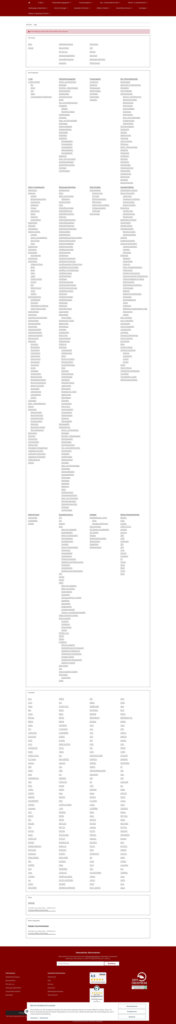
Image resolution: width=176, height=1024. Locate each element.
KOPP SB (123, 793)
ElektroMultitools (64, 234)
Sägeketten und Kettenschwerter (72, 562)
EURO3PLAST (32, 748)
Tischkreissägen (64, 171)
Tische (33, 291)
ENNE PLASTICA (64, 744)
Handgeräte (63, 105)
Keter (61, 793)
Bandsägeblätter (67, 141)
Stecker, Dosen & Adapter (100, 205)
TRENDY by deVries (65, 876)
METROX (93, 823)
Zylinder (125, 362)
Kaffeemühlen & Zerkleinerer (132, 285)
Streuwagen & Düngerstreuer (38, 448)
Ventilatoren (127, 305)
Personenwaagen (128, 202)
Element (123, 740)
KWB (60, 801)
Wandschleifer (125, 171)
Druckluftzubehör (67, 541)
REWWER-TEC (64, 842)
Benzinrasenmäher (37, 415)
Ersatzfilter (65, 544)
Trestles (123, 562)
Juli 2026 (31, 903)
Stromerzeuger (125, 165)
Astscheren (34, 344)
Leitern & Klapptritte (127, 326)
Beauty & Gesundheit (127, 193)
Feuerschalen (32, 517)
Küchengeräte (125, 323)
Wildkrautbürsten (34, 459)
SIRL (29, 861)
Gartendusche (35, 202)
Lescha (92, 804)
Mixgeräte (126, 291)
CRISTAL (123, 733)
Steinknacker (124, 162)
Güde (61, 526)
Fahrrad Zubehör (95, 526)
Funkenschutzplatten (130, 246)
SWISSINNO (63, 869)
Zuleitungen (96, 211)
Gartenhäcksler (36, 255)
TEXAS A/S (63, 872)
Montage (93, 535)
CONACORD (32, 733)
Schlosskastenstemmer (69, 495)
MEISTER (93, 820)
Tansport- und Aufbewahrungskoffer (73, 612)
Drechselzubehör (67, 538)
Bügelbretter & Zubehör (128, 220)
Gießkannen (34, 205)
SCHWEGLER (94, 854)
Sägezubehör (65, 603)
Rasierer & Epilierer (129, 205)
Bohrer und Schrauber (66, 196)
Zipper (61, 680)
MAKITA (30, 816)
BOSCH (122, 714)
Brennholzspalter (64, 91)
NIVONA (31, 831)
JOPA (91, 786)
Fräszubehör (65, 594)
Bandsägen (63, 85)
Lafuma (123, 801)
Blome (61, 714)
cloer (91, 729)
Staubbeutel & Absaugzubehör (71, 660)
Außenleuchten (128, 211)
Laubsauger (32, 400)
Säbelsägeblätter (67, 150)
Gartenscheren (35, 359)
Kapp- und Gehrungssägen (68, 120)
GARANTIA (93, 759)
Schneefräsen (32, 439)
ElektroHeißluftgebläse (66, 223)
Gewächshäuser (33, 311)
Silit (91, 857)
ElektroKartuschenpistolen (67, 228)
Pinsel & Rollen (66, 317)
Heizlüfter (123, 132)
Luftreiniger (124, 332)
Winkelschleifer (128, 123)
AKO (91, 699)
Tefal (91, 869)
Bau (32, 85)
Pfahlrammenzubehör (68, 559)
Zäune (33, 243)
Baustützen (124, 179)
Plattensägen (63, 132)
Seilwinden (124, 159)
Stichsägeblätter (67, 153)
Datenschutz (44, 1018)
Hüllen (33, 273)
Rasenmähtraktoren (37, 430)
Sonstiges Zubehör (67, 657)
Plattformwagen (95, 91)
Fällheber (64, 108)
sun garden (124, 865)
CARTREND (63, 725)
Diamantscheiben (65, 202)
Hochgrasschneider (34, 329)
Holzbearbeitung (64, 427)
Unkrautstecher (36, 394)
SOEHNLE (62, 861)
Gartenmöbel (32, 261)
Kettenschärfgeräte (65, 126)
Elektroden (62, 217)
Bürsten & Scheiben (67, 359)
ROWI (92, 850)
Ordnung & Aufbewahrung (129, 335)
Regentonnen (35, 211)
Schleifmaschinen (67, 492)
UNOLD (92, 880)
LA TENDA (93, 801)
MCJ (29, 820)
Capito (30, 725)
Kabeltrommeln (125, 135)
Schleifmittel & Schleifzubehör (71, 654)
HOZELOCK (63, 782)
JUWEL (30, 789)
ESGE (92, 744)
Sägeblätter (63, 138)
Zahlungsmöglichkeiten (67, 55)
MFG (29, 827)
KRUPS (122, 797)
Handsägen (34, 371)
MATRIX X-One (64, 633)
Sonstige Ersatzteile (68, 609)
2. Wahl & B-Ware (34, 82)
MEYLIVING (124, 823)
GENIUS (92, 767)
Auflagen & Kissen (37, 264)
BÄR (29, 710)
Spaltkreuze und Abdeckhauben (72, 571)
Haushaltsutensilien (126, 228)
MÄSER (61, 816)
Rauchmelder (124, 341)
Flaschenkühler (125, 223)
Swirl (29, 869)
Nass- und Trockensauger (131, 117)
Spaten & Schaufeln (37, 385)
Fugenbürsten (32, 246)
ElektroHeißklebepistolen (67, 220)
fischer (30, 752)
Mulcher (31, 406)
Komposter (34, 303)
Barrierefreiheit (64, 48)
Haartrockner (127, 196)
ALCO (30, 702)
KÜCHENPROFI (33, 801)
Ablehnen (132, 1017)
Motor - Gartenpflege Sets (37, 403)
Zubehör (33, 294)
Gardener (123, 529)
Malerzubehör (63, 314)
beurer (30, 714)
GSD (121, 770)
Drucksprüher (35, 350)
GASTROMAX (124, 763)
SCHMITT (62, 854)
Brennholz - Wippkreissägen (68, 88)
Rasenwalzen (32, 433)
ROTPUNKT (32, 850)
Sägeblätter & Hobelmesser (70, 651)
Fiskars (61, 752)
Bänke (33, 267)
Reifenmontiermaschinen (98, 538)
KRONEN (62, 797)
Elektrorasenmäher (37, 418)
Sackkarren (93, 85)
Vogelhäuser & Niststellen (36, 457)
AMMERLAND (94, 706)
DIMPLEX (123, 736)
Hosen (94, 520)
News (30, 44)
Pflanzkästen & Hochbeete (39, 305)
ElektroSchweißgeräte (66, 243)
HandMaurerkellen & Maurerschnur (70, 264)
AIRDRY (61, 699)
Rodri (122, 842)
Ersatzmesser (65, 677)
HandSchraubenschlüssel (67, 285)
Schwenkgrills (32, 520)
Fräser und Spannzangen (69, 547)
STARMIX (31, 865)
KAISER (61, 789)
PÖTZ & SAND (64, 835)
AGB (91, 48)
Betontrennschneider (130, 99)
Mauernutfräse (128, 114)
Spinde (122, 365)
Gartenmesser (35, 356)
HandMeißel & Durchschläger (68, 267)
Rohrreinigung (63, 326)
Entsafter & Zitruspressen (131, 273)
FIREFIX (122, 748)
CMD (122, 729)
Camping (34, 234)
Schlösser (126, 353)
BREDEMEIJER (94, 718)
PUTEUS (62, 838)
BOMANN (93, 714)
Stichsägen (62, 168)
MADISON (62, 812)
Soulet (92, 861)
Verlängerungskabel (99, 208)
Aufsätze (33, 196)
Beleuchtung (32, 190)
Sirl (121, 559)
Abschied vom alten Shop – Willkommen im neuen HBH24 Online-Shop (41, 909)
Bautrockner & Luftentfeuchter (130, 85)
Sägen (33, 94)
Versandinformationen (66, 59)
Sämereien (31, 436)
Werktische (62, 344)
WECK (92, 884)
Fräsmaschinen (66, 451)
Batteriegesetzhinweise (97, 59)
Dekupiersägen (64, 94)
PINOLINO (123, 831)
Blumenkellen (35, 347)
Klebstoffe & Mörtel (65, 308)
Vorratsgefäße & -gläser (128, 377)
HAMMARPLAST (33, 778)
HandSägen (63, 279)
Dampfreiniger (128, 261)
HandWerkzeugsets (65, 300)
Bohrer (61, 193)
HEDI (122, 547)
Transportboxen (66, 412)
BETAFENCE (94, 710)
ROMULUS (62, 846)
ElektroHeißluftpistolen (66, 226)
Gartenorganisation (34, 297)
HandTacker (63, 294)
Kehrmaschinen (33, 338)
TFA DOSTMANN (95, 872)
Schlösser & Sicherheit (127, 350)
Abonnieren (112, 963)
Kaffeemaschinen (128, 282)
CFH (60, 517)
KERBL (122, 789)
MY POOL (123, 827)
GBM (122, 535)
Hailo (122, 774)
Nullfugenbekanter (65, 129)
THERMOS (124, 872)
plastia (30, 835)
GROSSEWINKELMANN (98, 770)
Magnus (123, 812)
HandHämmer (63, 255)
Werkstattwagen (64, 341)
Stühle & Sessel (36, 288)
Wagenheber (94, 544)
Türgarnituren (127, 356)
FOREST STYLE (125, 526)
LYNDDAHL (124, 808)
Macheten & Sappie (67, 111)
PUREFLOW (32, 838)
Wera (122, 884)
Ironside (61, 577)
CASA (92, 725)
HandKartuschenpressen (67, 258)
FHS (91, 748)
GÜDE (122, 538)
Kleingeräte (32, 341)
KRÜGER (93, 797)
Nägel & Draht (63, 323)
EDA (91, 740)
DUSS (122, 520)
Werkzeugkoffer (66, 421)
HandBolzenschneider (66, 249)
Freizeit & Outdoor (34, 231)
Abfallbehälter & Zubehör (128, 190)
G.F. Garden (32, 759)
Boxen (33, 270)
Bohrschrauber (128, 105)
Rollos (122, 344)
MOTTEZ (62, 827)
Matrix (122, 574)
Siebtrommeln (33, 445)
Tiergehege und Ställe (35, 451)
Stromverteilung (95, 190)
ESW (122, 744)
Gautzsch (123, 532)
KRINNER (31, 797)
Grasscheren (32, 314)
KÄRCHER (93, 789)
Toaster (125, 303)
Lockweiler (31, 808)
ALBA (122, 699)
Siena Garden (63, 665)
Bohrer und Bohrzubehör (69, 535)
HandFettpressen (64, 252)
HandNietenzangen (65, 273)
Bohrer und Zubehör (68, 588)
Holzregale (62, 117)
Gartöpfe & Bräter (126, 226)
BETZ (122, 710)
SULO (92, 865)
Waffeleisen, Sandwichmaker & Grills (135, 308)
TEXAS (122, 571)
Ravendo (123, 553)
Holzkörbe (126, 249)
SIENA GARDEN (33, 857)
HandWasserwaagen (66, 297)
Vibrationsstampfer (126, 168)
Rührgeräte (124, 150)
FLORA (122, 752)
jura (121, 786)
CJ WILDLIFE (63, 729)
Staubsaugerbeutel (129, 300)
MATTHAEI (124, 816)
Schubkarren (94, 82)
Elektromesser (128, 270)
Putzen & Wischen (126, 338)
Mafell (61, 583)
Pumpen (33, 208)
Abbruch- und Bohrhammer (132, 97)
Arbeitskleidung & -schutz (98, 517)
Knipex (92, 793)
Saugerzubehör (66, 606)
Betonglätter (124, 88)
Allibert (92, 702)
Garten (33, 88)
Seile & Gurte (63, 335)
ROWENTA (62, 850)
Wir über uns (63, 51)
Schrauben (62, 329)
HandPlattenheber (65, 276)
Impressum (34, 1018)
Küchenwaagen (128, 288)
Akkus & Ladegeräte (68, 645)
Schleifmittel (65, 565)
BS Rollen (93, 721)
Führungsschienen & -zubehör (71, 597)
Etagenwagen (94, 97)
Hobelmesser (65, 550)
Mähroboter (34, 424)
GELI (60, 767)
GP (121, 767)
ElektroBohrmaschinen (66, 214)
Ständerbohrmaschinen (67, 165)
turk (29, 880)
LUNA (61, 808)
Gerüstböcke (124, 129)
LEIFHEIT (31, 804)
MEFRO (61, 636)
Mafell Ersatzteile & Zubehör (68, 615)
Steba (61, 865)
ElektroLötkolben (64, 231)
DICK (91, 736)
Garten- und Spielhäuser (39, 237)
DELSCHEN (32, 736)
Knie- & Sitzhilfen (126, 317)
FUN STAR (124, 755)
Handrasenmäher (36, 421)
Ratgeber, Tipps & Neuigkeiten (38, 926)
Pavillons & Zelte (36, 279)
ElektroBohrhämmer (65, 211)
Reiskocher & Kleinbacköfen (132, 294)
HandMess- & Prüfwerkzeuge (68, 270)
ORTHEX (62, 831)
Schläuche (34, 217)
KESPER (31, 793)
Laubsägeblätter (67, 147)
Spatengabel (35, 388)
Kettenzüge (124, 138)
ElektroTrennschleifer (66, 246)
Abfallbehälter (35, 300)
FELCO (61, 748)
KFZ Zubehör (94, 532)
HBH (60, 574)
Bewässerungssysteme (38, 199)
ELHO (30, 744)
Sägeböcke (63, 156)
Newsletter (62, 63)
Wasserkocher (127, 311)
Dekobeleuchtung (129, 214)
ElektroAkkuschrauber (66, 208)
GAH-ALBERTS (64, 759)
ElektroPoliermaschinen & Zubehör (70, 237)
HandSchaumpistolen (66, 282)
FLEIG (92, 752)
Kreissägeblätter (66, 144)
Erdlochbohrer (33, 228)
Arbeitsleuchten (64, 190)
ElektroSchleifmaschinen (67, 240)
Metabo (61, 639)
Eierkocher (126, 264)
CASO (122, 725)
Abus (30, 699)
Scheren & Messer (126, 347)
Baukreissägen (125, 82)
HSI (91, 782)
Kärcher (61, 580)
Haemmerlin (124, 541)
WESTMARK (32, 888)
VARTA (122, 880)
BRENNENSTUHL (126, 718)
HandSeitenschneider (66, 291)
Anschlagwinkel (66, 350)
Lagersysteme (64, 311)
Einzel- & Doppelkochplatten (132, 267)
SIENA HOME (63, 857)
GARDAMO (124, 759)
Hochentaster (32, 326)
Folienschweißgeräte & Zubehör (133, 279)
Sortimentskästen (65, 338)
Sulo (60, 668)
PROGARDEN (124, 835)
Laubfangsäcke (66, 556)
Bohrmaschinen (128, 102)
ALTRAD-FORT (64, 706)
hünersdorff (124, 782)
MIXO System (96, 202)
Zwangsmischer (125, 174)
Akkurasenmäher (36, 412)
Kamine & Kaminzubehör (128, 243)
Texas (30, 872)
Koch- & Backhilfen (126, 320)
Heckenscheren (33, 320)
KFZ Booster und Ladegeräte (99, 529)
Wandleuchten (128, 217)
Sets (32, 285)
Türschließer (124, 374)
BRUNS (61, 721)
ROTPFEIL (123, 846)
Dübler (61, 99)
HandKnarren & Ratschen (67, 261)
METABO (31, 823)
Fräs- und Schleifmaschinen (68, 102)
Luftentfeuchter (125, 329)
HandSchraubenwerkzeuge (68, 288)
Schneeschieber (33, 442)
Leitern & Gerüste (126, 141)
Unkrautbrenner (36, 391)
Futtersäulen (32, 249)
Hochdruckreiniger (34, 323)
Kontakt (30, 48)
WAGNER (62, 884)
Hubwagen (93, 99)
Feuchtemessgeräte (127, 126)
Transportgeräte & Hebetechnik (41, 97)
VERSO (30, 884)
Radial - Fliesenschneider (128, 147)
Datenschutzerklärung (92, 956)
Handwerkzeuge (66, 377)
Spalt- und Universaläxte (67, 159)
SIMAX (122, 857)
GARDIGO (93, 763)
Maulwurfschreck (36, 377)
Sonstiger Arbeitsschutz (100, 523)
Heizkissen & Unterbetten (131, 199)
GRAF (61, 770)
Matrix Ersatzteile (64, 618)
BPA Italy (123, 517)
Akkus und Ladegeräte (68, 529)
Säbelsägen (63, 135)
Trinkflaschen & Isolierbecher (130, 371)
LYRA (30, 812)
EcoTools (123, 523)
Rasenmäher (32, 409)
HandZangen (63, 303)
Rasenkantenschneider (38, 380)
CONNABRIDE (63, 733)
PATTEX (92, 831)
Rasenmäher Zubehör (38, 427)
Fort (60, 520)
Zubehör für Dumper (68, 663)
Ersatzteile (64, 621)
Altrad (30, 706)
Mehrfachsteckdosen (99, 199)
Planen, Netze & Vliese (38, 308)
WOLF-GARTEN (95, 888)
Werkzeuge (63, 347)
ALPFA (122, 702)
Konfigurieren (132, 1011)
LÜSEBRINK (94, 808)
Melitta (122, 820)
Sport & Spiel (35, 240)
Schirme (33, 282)
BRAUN (61, 718)
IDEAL (30, 786)
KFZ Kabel (95, 196)
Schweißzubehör (66, 568)
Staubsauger (127, 297)
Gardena (62, 523)
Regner (33, 214)
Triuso (122, 876)
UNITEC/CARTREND (66, 880)
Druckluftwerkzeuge (68, 365)
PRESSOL (93, 835)
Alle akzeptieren (132, 1006)
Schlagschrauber (128, 120)
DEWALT (62, 736)
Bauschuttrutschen (126, 182)
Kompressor (127, 111)
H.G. (60, 774)
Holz (32, 91)
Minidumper (124, 144)
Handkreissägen (64, 114)
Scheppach (63, 642)
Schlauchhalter (36, 220)
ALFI (60, 702)
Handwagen (94, 94)
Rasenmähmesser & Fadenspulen (72, 648)
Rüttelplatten (124, 153)
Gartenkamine (32, 258)
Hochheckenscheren (35, 332)
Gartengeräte (32, 252)
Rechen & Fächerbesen (38, 382)
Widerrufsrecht (95, 63)
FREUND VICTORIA (96, 755)
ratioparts (93, 838)
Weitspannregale (95, 547)
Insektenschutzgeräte (35, 335)
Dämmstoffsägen (126, 91)
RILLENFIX (93, 842)
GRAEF (30, 770)
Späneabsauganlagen (66, 162)
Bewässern (31, 193)
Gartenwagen (35, 362)
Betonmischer (125, 176)
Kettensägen (63, 123)
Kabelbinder (63, 305)
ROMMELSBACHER (34, 846)
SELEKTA (123, 854)
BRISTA (30, 721)
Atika (122, 706)
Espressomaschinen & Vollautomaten (135, 276)
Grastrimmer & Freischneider (37, 317)
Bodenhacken (32, 223)
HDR (121, 778)
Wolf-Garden (63, 674)
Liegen (33, 276)
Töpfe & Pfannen (125, 368)
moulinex (93, 827)
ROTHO (92, 846)
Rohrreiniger (127, 252)
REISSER (31, 842)
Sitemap (92, 51)
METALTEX (62, 823)
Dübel (61, 205)
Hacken (33, 368)
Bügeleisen (126, 258)
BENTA (61, 710)
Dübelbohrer (65, 199)
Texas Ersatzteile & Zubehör (68, 671)
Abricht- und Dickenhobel (67, 82)
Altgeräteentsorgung (66, 44)
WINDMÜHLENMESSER (67, 888)
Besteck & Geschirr (129, 231)
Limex (122, 550)
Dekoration (31, 226)
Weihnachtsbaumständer (128, 380)
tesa (121, 869)
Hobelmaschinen (67, 459)
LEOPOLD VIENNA (65, 804)
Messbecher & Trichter (66, 320)
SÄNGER (123, 850)
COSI (91, 733)
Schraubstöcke (64, 332)
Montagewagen (95, 88)
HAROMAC (62, 778)
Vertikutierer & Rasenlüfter (37, 454)
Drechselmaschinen (65, 97)
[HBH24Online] (29, 2)
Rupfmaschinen (95, 541)
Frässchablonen (66, 591)
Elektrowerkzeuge (126, 94)
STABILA (123, 861)
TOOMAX (31, 876)
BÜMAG (123, 721)
